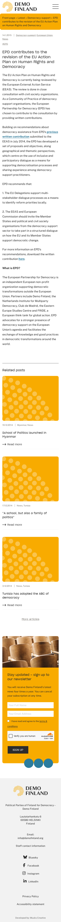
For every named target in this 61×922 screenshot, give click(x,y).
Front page (8, 17)
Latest (21, 17)
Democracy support (39, 17)
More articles (30, 619)
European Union (45, 35)
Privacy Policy (30, 896)
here (22, 258)
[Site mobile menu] (55, 6)
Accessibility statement (30, 904)
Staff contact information (30, 845)
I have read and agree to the (27, 724)
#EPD (5, 44)
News (5, 39)
